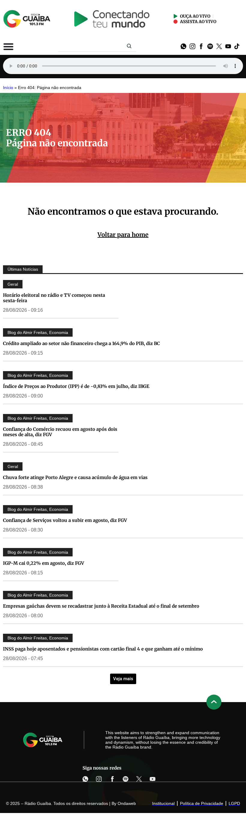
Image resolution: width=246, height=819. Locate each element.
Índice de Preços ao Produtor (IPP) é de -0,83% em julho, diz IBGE (76, 386)
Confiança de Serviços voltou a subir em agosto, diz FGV (65, 520)
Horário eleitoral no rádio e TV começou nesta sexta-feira (54, 297)
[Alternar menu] (8, 46)
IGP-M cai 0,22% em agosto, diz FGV (43, 563)
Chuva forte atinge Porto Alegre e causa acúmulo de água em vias (75, 477)
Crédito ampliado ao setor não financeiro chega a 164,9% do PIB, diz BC (81, 343)
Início (8, 87)
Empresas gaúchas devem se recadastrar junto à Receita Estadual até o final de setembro (101, 606)
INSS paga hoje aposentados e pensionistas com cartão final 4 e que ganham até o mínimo (103, 649)
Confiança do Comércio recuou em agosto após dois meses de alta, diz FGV (60, 431)
